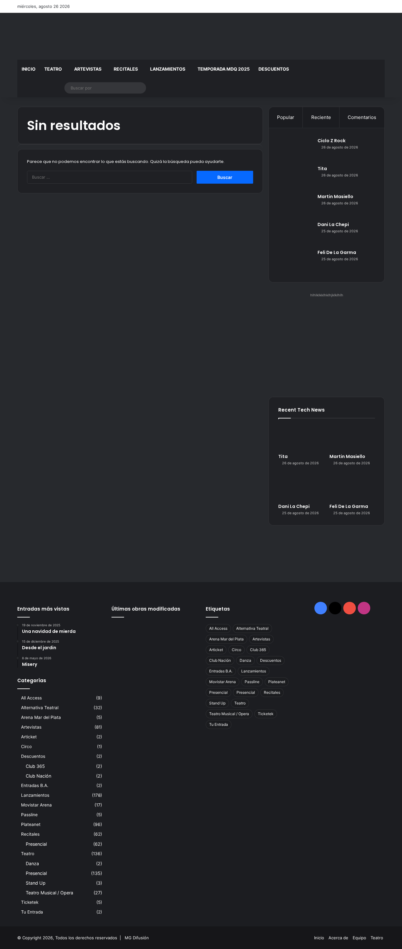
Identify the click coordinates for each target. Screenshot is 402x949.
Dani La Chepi (333, 224)
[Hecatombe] (124, 665)
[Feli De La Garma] (295, 261)
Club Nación (38, 776)
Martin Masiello (335, 196)
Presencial (36, 844)
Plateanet (31, 824)
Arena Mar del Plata (41, 717)
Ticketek (29, 902)
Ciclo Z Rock (331, 140)
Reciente (321, 117)
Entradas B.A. (34, 785)
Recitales (126, 69)
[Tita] (295, 177)
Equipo (359, 937)
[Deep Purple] (124, 648)
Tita (322, 168)
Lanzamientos (167, 69)
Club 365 (35, 766)
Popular (285, 117)
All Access (31, 697)
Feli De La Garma (337, 252)
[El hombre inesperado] (154, 665)
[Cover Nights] (154, 630)
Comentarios (362, 117)
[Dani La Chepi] (295, 233)
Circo (26, 746)
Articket (29, 736)
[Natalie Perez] (154, 648)
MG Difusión (137, 937)
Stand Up (36, 883)
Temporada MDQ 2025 (224, 69)
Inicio (28, 69)
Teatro (53, 69)
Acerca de (338, 937)
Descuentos (273, 69)
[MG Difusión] (75, 36)
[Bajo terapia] (183, 665)
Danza (32, 863)
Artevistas (87, 69)
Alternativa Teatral (39, 707)
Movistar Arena (36, 804)
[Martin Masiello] (295, 205)
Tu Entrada (32, 911)
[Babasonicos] (183, 648)
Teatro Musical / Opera (49, 892)
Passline (29, 814)
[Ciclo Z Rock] (295, 149)
